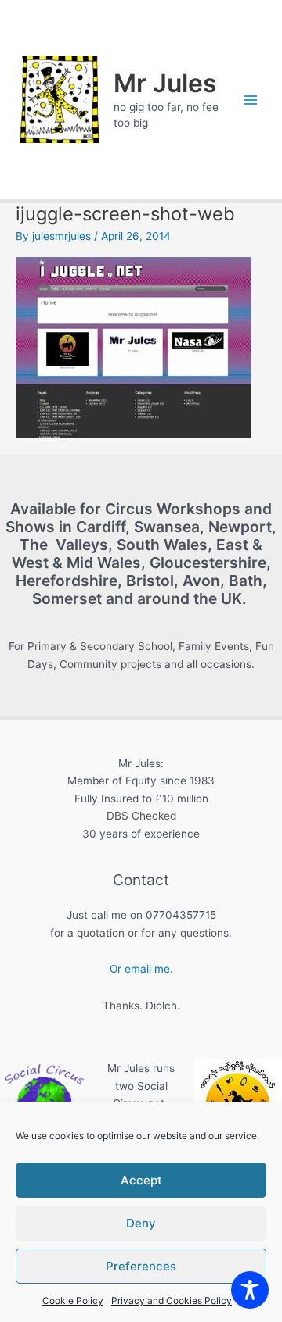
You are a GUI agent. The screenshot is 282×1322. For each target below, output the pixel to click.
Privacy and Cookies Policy (171, 1300)
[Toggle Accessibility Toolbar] (250, 1290)
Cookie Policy (72, 1300)
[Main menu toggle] (251, 100)
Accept (141, 1180)
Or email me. (141, 969)
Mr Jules (165, 83)
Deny (141, 1223)
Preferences (141, 1266)
